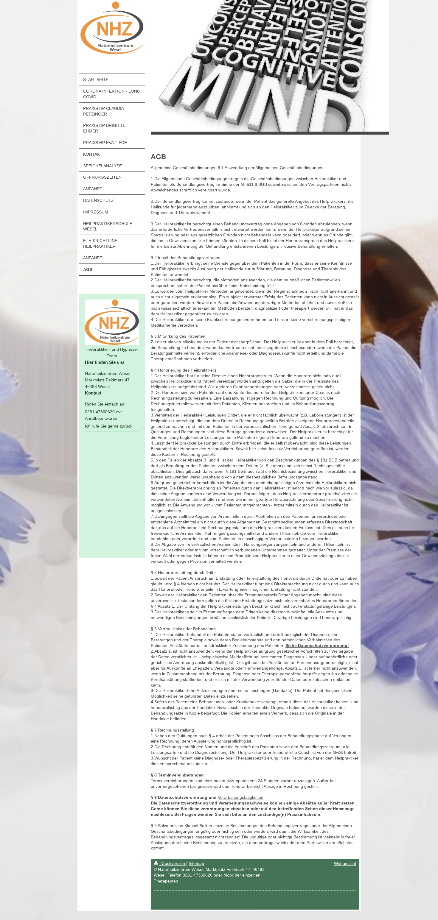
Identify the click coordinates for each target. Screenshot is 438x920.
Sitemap (196, 863)
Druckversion (172, 863)
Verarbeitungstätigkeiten (240, 797)
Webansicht (345, 863)
